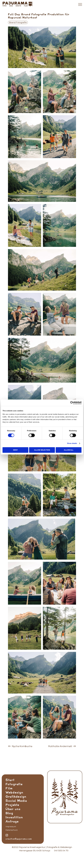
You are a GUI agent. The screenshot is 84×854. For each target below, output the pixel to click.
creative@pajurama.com (19, 838)
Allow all (68, 450)
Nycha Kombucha (21, 746)
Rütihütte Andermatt (60, 746)
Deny (15, 450)
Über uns (13, 809)
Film (9, 788)
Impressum (11, 827)
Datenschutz (12, 830)
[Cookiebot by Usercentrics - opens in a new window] (71, 402)
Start (10, 780)
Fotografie (14, 784)
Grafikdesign (16, 797)
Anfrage (12, 821)
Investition (14, 817)
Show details (72, 443)
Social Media (16, 801)
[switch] (32, 435)
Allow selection (42, 450)
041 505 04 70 (61, 850)
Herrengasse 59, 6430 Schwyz (34, 850)
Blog (9, 813)
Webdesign (14, 792)
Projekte (12, 805)
